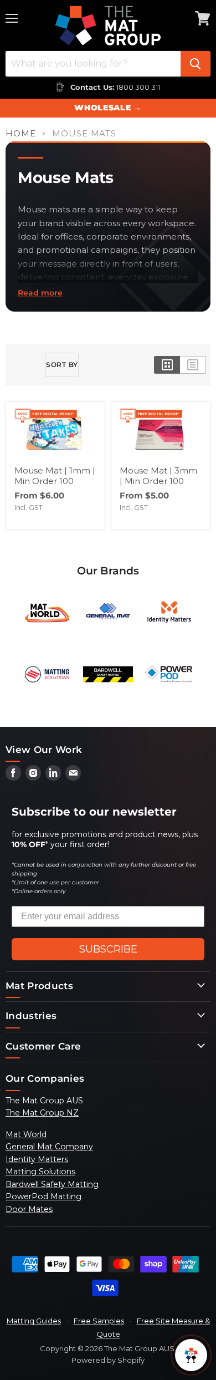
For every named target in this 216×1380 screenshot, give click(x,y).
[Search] (195, 64)
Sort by (62, 364)
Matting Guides (34, 1320)
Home (21, 133)
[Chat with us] (191, 1355)
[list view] (193, 365)
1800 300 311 (138, 87)
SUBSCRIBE (108, 949)
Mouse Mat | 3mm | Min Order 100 (158, 476)
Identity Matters (37, 1159)
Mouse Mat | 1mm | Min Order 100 (54, 476)
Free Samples (99, 1320)
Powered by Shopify (108, 1360)
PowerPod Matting (43, 1196)
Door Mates (29, 1209)
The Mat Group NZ (42, 1113)
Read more (40, 292)
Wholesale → (107, 107)
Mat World (26, 1134)
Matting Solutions (40, 1172)
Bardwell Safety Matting (52, 1184)
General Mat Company (49, 1147)
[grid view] (167, 365)
